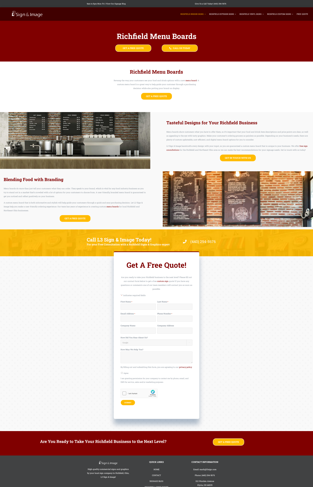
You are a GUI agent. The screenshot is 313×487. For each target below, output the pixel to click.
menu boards (112, 206)
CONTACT (156, 475)
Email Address (128, 313)
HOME (156, 469)
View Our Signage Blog (116, 3)
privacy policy (185, 367)
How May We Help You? (132, 349)
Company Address (165, 325)
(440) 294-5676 (208, 475)
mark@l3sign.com (208, 469)
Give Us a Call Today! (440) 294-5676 (210, 3)
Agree (126, 373)
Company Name (128, 325)
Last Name (162, 301)
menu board (191, 80)
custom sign (162, 281)
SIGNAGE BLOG (156, 481)
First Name (126, 301)
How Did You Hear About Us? (134, 337)
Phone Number (164, 313)
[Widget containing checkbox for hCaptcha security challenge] (139, 393)
